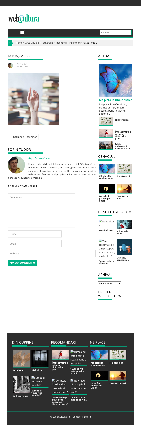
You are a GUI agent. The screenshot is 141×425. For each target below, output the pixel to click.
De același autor (42, 158)
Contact (77, 416)
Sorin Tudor (22, 66)
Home (19, 42)
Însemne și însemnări (68, 42)
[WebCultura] (14, 31)
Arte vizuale (32, 42)
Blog (30, 158)
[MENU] (22, 32)
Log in (87, 416)
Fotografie (47, 42)
